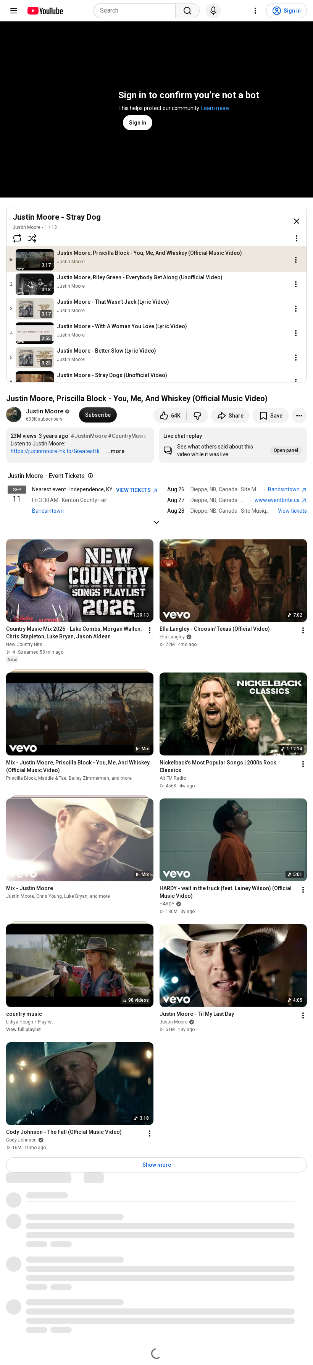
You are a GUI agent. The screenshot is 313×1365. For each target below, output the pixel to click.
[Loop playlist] (17, 238)
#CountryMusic (127, 436)
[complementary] (89, 476)
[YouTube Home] (44, 10)
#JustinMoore (89, 436)
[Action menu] (296, 238)
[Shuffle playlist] (32, 238)
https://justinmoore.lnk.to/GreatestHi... (57, 451)
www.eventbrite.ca (278, 500)
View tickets (292, 511)
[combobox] (137, 10)
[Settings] (255, 10)
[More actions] (299, 415)
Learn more (215, 108)
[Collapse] (296, 221)
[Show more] (156, 522)
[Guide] (13, 10)
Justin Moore (26, 227)
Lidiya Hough (19, 1022)
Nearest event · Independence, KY (72, 489)
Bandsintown (48, 511)
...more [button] (115, 451)
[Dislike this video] (197, 415)
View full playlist (23, 1029)
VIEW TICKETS (134, 490)
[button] (233, 445)
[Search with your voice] (213, 10)
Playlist (45, 1022)
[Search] (187, 10)
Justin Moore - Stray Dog (57, 217)
